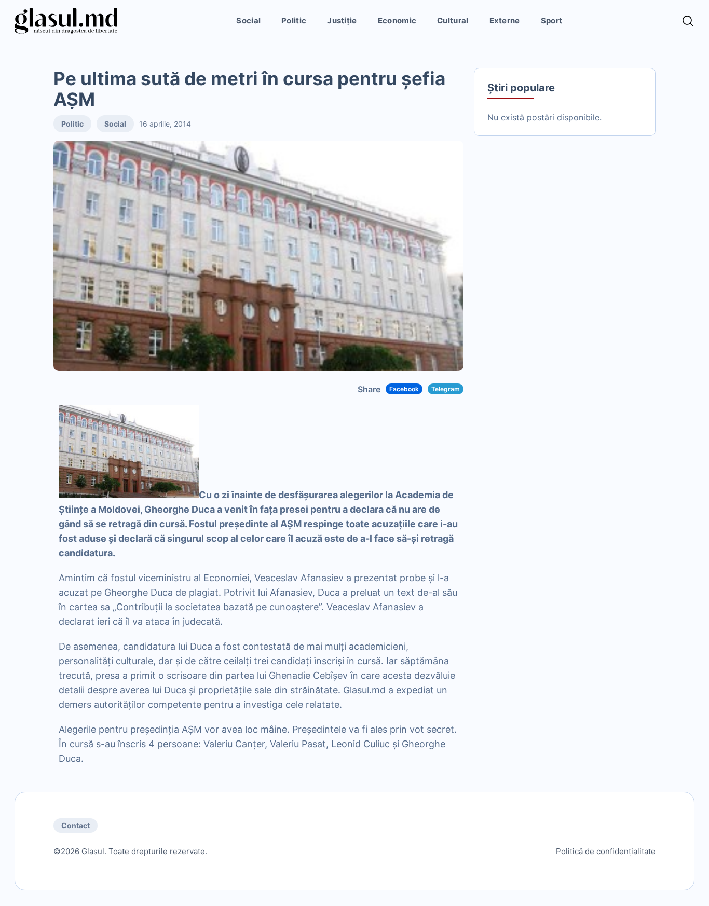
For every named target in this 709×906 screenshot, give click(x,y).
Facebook (404, 389)
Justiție (342, 20)
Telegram (445, 389)
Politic (293, 20)
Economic (397, 20)
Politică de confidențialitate (606, 851)
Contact (75, 825)
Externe (504, 20)
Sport (552, 20)
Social (248, 20)
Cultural (452, 20)
